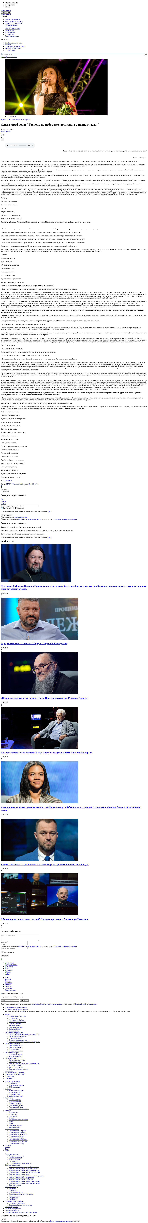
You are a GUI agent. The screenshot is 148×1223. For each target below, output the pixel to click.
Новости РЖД (9, 1078)
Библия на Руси (14, 1029)
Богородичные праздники (18, 1040)
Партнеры (8, 988)
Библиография (14, 1031)
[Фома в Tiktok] (8, 968)
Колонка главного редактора (14, 1073)
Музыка (11, 1118)
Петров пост (13, 1161)
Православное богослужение (15, 46)
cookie (23, 1011)
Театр (11, 1123)
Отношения (9, 1071)
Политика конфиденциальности (16, 1007)
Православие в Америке (17, 1131)
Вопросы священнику (12, 29)
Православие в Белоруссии (18, 1134)
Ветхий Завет (13, 1018)
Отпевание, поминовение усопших (21, 1194)
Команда (8, 984)
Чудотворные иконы (16, 1051)
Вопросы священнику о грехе (19, 1174)
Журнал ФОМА (6, 119)
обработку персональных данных (29, 519)
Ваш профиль (10, 5)
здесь (49, 511)
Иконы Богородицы (16, 1045)
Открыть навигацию (12, 2)
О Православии (14, 1087)
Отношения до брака (16, 1105)
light (2, 131)
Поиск (7, 7)
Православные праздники (14, 1033)
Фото (6, 1149)
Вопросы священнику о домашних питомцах (24, 1172)
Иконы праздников (15, 1047)
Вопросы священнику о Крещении (21, 1179)
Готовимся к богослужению (14, 1201)
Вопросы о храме (15, 1185)
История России (14, 1094)
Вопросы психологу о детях (18, 1069)
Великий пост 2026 (15, 1158)
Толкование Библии (16, 1027)
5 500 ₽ (3, 504)
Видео (7, 1151)
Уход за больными (15, 1101)
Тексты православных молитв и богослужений (21, 1212)
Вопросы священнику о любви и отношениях (24, 1181)
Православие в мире (12, 1129)
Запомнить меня (8, 952)
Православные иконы (12, 1043)
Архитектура (13, 1112)
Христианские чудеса (16, 1085)
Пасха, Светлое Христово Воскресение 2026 (24, 1034)
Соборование (13, 1198)
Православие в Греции (16, 1136)
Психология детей (15, 1062)
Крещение (12, 1188)
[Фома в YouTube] (8, 970)
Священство (13, 1199)
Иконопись (13, 1116)
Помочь (8, 10)
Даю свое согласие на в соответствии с (40, 519)
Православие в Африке (17, 1132)
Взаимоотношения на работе (19, 1109)
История (8, 1089)
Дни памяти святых (15, 1038)
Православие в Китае (16, 1143)
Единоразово (7, 508)
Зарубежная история (16, 1096)
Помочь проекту (6, 515)
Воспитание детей (11, 1058)
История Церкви (14, 1092)
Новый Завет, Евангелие (17, 1016)
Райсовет (8, 45)
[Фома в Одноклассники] (11, 965)
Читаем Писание (14, 1025)
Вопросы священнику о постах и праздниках (24, 1042)
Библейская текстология (17, 1022)
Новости (8, 27)
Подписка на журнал (12, 36)
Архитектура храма (15, 1054)
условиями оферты (20, 517)
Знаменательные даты (16, 1091)
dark (5, 131)
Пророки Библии (15, 1023)
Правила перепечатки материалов (16, 1009)
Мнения (7, 1147)
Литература (13, 1114)
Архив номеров (10, 990)
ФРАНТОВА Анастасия (14, 484)
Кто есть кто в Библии (16, 1020)
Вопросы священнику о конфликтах (21, 1178)
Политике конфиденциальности (61, 1221)
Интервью (26, 119)
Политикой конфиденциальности (65, 519)
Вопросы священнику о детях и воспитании (24, 1063)
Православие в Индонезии (18, 1141)
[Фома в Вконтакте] (9, 963)
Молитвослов (9, 30)
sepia (8, 131)
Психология (9, 1098)
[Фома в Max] (7, 974)
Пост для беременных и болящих (20, 1163)
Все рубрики (9, 34)
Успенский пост (14, 1159)
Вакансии (8, 986)
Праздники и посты (11, 1154)
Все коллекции (10, 50)
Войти (14, 57)
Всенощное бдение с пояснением (20, 1205)
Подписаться (25, 1000)
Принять (76, 1221)
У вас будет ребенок (16, 1067)
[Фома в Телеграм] (9, 966)
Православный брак (16, 1107)
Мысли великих (14, 1127)
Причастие (12, 1190)
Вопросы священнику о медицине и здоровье (24, 1183)
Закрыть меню (6, 12)
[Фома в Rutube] (8, 972)
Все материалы (10, 32)
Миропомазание (14, 1196)
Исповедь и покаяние (16, 1192)
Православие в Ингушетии (18, 1140)
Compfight (12, 116)
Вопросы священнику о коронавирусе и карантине (26, 1176)
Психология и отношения (13, 23)
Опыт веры (13, 1083)
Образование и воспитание (14, 1074)
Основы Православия (12, 19)
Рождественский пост (16, 1156)
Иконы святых (14, 1049)
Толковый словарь (15, 1125)
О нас (7, 977)
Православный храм (12, 1053)
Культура (8, 1111)
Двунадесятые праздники (17, 1036)
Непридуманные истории (13, 21)
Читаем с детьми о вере (13, 48)
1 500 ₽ (3, 501)
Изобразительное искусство (18, 1120)
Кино (11, 1121)
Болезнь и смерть (15, 1100)
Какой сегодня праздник (13, 43)
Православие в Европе (16, 1138)
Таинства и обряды (11, 1187)
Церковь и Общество (12, 1210)
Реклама (7, 981)
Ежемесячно (19, 508)
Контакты (8, 983)
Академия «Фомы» (11, 25)
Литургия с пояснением (17, 1203)
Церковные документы (13, 1208)
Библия (7, 1014)
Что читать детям (15, 1065)
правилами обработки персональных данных (47, 1004)
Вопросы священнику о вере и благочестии (24, 1167)
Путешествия (9, 1076)
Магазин (8, 979)
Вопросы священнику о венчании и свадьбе (24, 1168)
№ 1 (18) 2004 (33, 484)
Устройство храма (15, 1056)
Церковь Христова (11, 1207)
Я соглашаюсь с (15, 517)
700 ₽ (3, 499)
